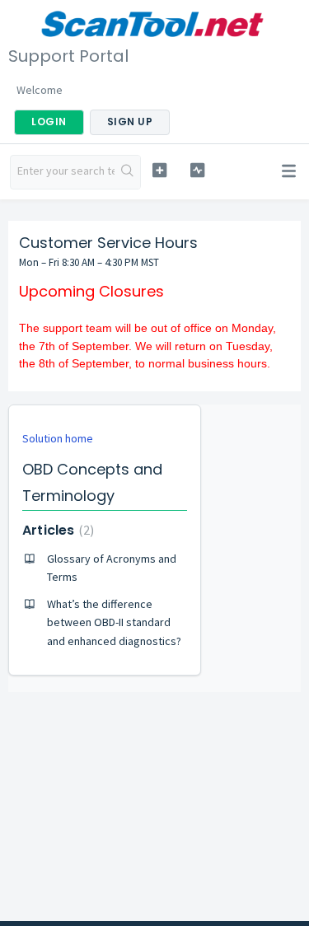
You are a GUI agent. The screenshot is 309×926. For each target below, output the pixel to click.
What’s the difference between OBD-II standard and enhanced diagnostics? (114, 622)
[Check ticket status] (197, 170)
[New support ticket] (159, 170)
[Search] (127, 172)
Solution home (57, 438)
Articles (56, 530)
